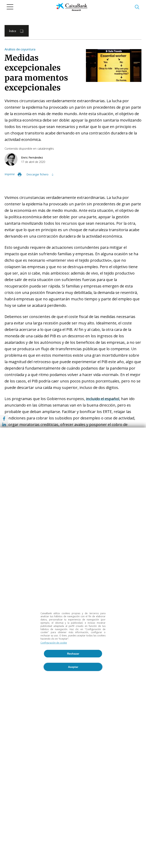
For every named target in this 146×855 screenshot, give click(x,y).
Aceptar (73, 666)
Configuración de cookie (53, 642)
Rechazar (73, 653)
